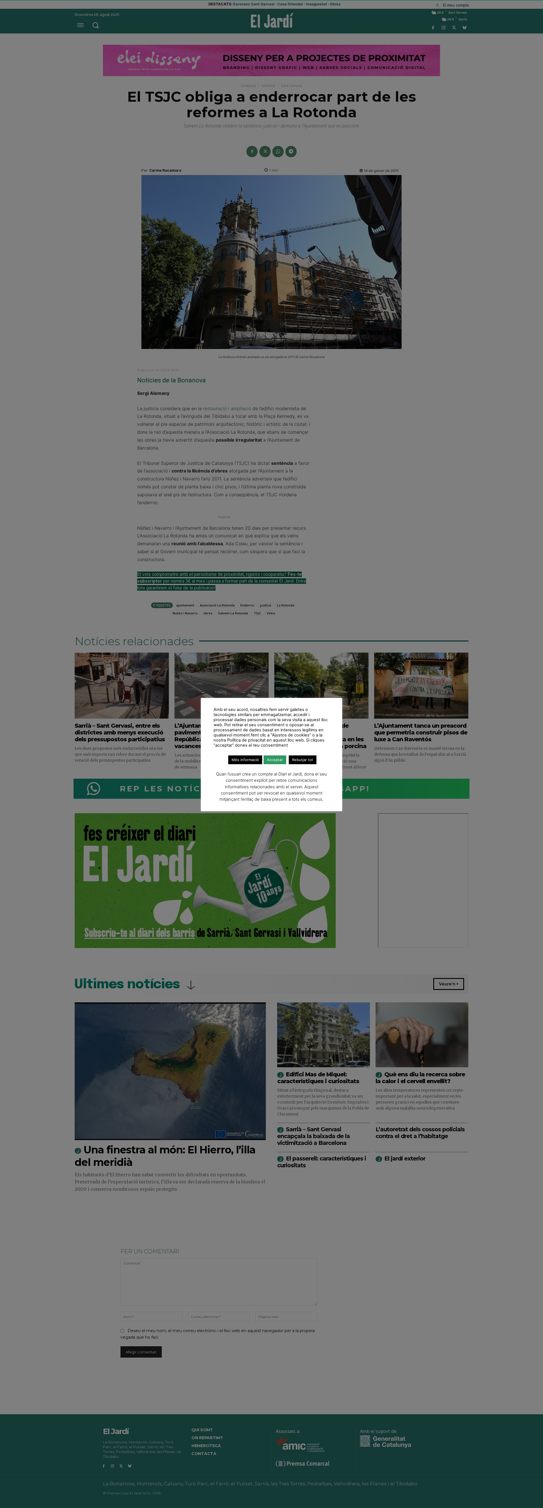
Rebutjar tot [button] (302, 759)
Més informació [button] (245, 759)
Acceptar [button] (275, 759)
